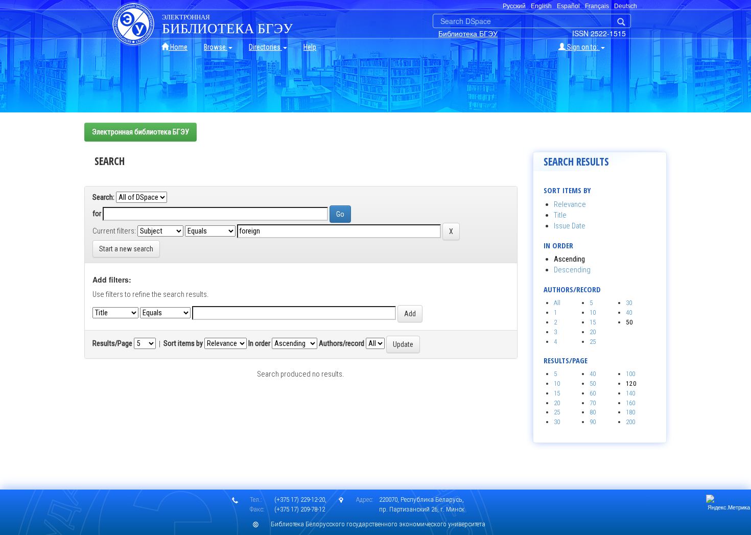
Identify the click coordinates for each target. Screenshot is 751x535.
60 (593, 393)
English (541, 6)
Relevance (570, 204)
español (568, 6)
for (96, 213)
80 (593, 412)
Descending (572, 269)
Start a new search (126, 249)
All (557, 303)
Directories (265, 47)
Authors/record (341, 343)
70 (593, 403)
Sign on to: (583, 47)
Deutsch (625, 6)
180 (630, 412)
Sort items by (183, 343)
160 (630, 403)
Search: (103, 197)
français (597, 6)
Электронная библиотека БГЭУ (140, 131)
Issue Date (569, 225)
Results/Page (112, 343)
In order (259, 343)
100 (630, 374)
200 (630, 422)
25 (593, 341)
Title (560, 215)
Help (309, 47)
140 (630, 393)
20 (593, 332)
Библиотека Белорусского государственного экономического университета (378, 524)
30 (629, 303)
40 (629, 312)
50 (593, 383)
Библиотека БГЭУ (468, 33)
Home (178, 47)
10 (593, 312)
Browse (215, 47)
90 (593, 422)
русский (514, 6)
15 (593, 322)
